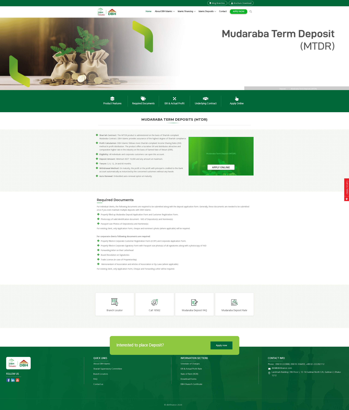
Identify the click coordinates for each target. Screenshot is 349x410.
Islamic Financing (185, 11)
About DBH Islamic (163, 11)
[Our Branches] (346, 198)
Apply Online (221, 167)
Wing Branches (218, 3)
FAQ (95, 379)
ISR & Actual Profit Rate (191, 369)
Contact (223, 11)
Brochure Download (242, 3)
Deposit (282, 89)
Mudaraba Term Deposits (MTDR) (304, 89)
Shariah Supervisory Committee (107, 369)
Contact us (98, 384)
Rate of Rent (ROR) (189, 374)
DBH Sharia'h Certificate (191, 384)
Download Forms (188, 379)
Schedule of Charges (190, 364)
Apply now (238, 12)
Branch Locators (100, 374)
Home (149, 11)
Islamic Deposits (206, 11)
